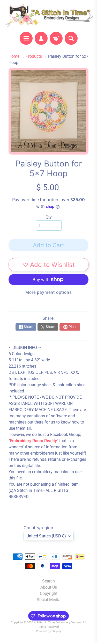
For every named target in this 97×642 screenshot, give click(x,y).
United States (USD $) (46, 536)
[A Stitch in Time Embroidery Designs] (48, 16)
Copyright (48, 593)
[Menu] (26, 38)
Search (48, 581)
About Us (48, 587)
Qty (49, 217)
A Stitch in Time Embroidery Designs (57, 622)
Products (34, 56)
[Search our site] (71, 38)
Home (14, 56)
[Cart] (56, 38)
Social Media (49, 599)
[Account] (41, 38)
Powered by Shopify (48, 631)
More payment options (48, 292)
